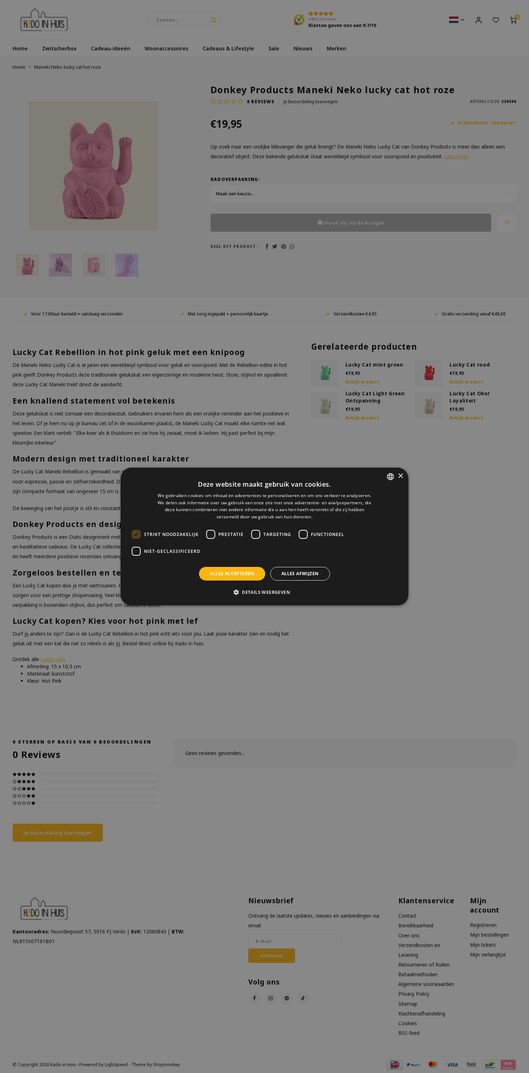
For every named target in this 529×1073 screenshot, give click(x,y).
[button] (264, 592)
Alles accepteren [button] (232, 573)
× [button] (400, 476)
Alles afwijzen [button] (300, 573)
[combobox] (390, 476)
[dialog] (264, 537)
